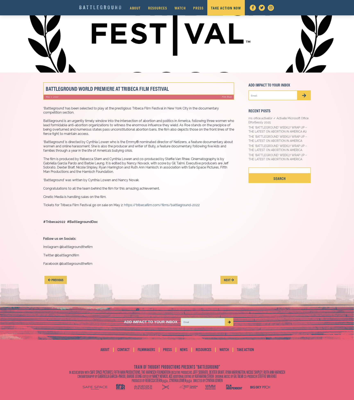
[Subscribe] (304, 95)
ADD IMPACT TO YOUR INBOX (150, 322)
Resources (157, 7)
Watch (180, 7)
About (135, 7)
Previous (57, 279)
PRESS (167, 350)
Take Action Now (226, 7)
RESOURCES (203, 350)
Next (227, 279)
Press (198, 7)
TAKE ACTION (245, 350)
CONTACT (123, 350)
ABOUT (104, 350)
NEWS (184, 350)
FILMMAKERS (146, 350)
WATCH (224, 350)
